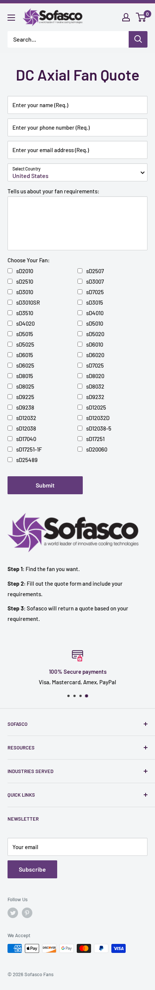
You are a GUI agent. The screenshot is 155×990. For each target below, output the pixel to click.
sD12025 (96, 407)
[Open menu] (11, 18)
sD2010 (24, 271)
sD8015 (24, 375)
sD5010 (94, 323)
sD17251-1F (29, 449)
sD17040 (26, 438)
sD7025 (95, 292)
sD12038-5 (98, 428)
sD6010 (94, 344)
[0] (141, 17)
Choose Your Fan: (29, 260)
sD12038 (26, 428)
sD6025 (25, 365)
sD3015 (94, 302)
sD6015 (24, 354)
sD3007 (95, 281)
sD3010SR (28, 302)
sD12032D (97, 417)
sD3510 (24, 313)
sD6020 (95, 354)
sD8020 (95, 375)
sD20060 (96, 449)
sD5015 (24, 333)
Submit (45, 485)
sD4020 (25, 323)
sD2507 (95, 271)
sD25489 (27, 459)
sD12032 (26, 417)
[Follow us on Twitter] (13, 913)
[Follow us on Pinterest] (27, 913)
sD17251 (95, 438)
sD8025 (25, 386)
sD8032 (95, 386)
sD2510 (24, 281)
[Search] (138, 39)
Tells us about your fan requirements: (53, 191)
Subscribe (32, 869)
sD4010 (94, 313)
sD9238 (25, 407)
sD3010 (24, 292)
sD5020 (95, 333)
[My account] (126, 17)
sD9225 (25, 396)
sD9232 (95, 396)
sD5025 (25, 344)
